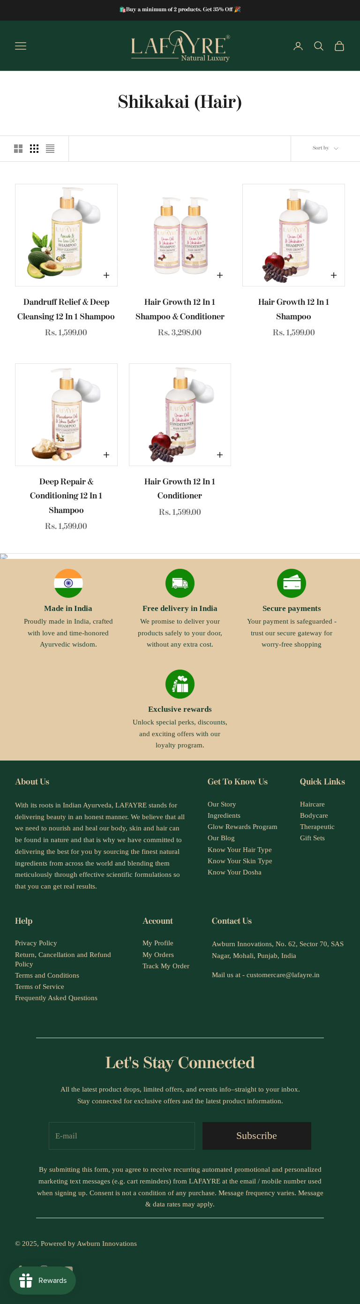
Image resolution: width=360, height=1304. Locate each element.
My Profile (157, 943)
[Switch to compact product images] (50, 148)
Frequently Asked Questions (56, 998)
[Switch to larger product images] (18, 148)
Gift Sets (312, 838)
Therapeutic (317, 826)
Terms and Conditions (47, 975)
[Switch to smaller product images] (34, 148)
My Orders (158, 954)
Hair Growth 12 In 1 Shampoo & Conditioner (180, 310)
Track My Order (165, 966)
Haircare (312, 804)
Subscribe (256, 1135)
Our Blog (221, 838)
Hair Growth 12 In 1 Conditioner (179, 489)
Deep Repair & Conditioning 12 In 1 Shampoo (66, 496)
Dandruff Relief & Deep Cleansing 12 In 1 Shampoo (66, 310)
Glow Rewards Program (243, 826)
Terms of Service (39, 986)
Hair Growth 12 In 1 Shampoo (293, 310)
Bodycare (314, 815)
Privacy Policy (36, 943)
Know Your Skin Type (240, 861)
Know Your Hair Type (240, 849)
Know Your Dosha (235, 872)
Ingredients (224, 815)
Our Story (222, 804)
